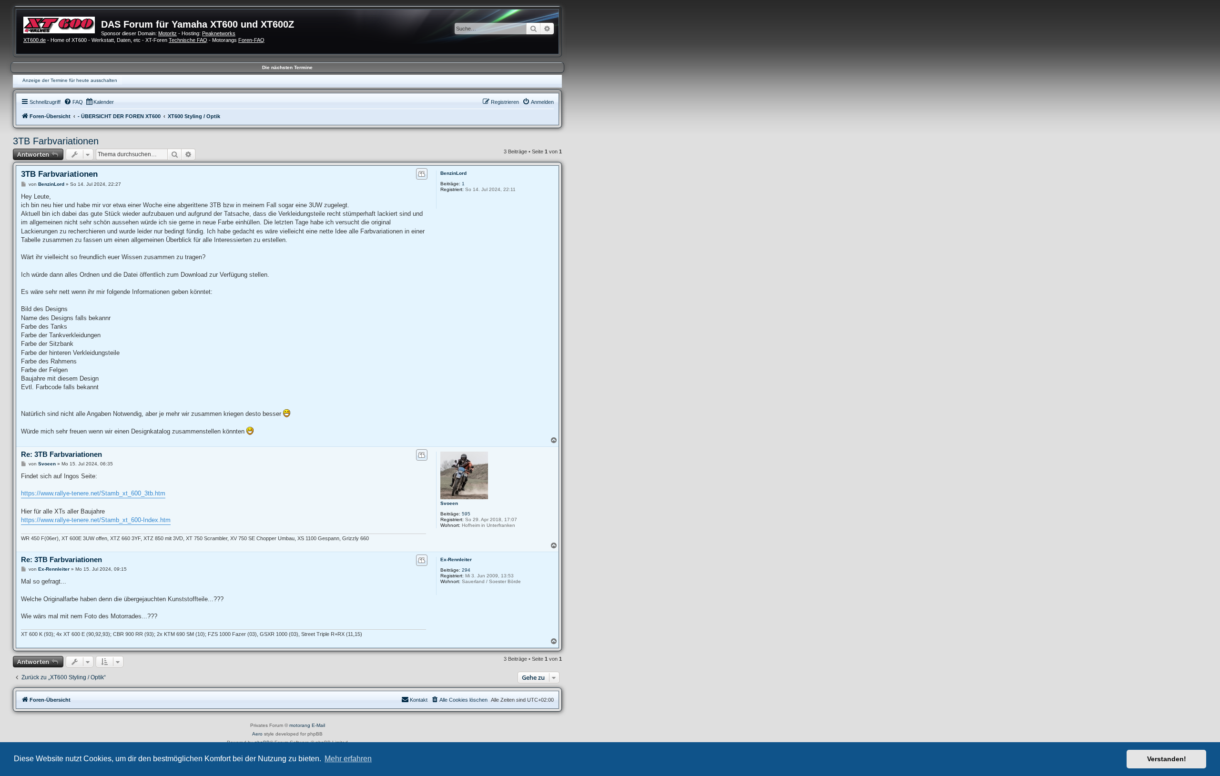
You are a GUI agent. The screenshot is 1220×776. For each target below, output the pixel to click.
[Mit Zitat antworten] (421, 174)
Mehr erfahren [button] (348, 759)
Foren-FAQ (251, 40)
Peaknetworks (218, 33)
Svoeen (449, 503)
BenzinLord (453, 173)
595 (466, 513)
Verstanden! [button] (1166, 759)
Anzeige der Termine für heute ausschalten (69, 80)
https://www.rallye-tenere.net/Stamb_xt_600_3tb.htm (93, 493)
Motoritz (167, 33)
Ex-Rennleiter (456, 559)
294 (466, 570)
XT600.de (34, 40)
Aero (257, 733)
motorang (299, 725)
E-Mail (318, 725)
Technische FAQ (188, 40)
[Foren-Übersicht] (62, 24)
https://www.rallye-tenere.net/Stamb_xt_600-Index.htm (96, 520)
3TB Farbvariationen (56, 141)
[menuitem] (73, 102)
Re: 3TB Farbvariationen (61, 454)
